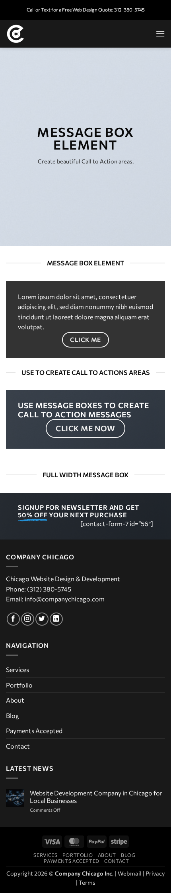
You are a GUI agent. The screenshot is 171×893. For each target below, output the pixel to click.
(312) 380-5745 (49, 589)
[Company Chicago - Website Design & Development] (46, 34)
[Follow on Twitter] (42, 619)
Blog (12, 715)
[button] (160, 33)
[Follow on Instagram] (27, 619)
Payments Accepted (34, 730)
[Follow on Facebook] (13, 619)
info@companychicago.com (65, 599)
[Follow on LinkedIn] (56, 619)
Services (17, 669)
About (15, 700)
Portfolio (19, 685)
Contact (18, 746)
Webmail (130, 873)
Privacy (155, 873)
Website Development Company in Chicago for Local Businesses (96, 796)
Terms (87, 882)
